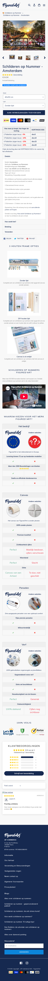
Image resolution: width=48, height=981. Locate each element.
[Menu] (44, 5)
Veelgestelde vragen (12, 871)
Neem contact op (11, 876)
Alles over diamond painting (15, 934)
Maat (4, 93)
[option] (12, 57)
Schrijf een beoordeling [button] (24, 773)
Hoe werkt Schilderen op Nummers (28, 213)
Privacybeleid (9, 887)
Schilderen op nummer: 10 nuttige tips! (19, 922)
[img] (9, 796)
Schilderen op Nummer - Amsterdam (16, 15)
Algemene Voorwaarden (14, 882)
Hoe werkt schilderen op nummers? (18, 916)
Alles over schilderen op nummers (17, 898)
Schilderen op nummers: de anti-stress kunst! (22, 911)
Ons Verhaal (9, 860)
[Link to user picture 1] (24, 792)
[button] (7, 75)
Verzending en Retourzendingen (17, 866)
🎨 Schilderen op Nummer (11, 13)
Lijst (4, 101)
